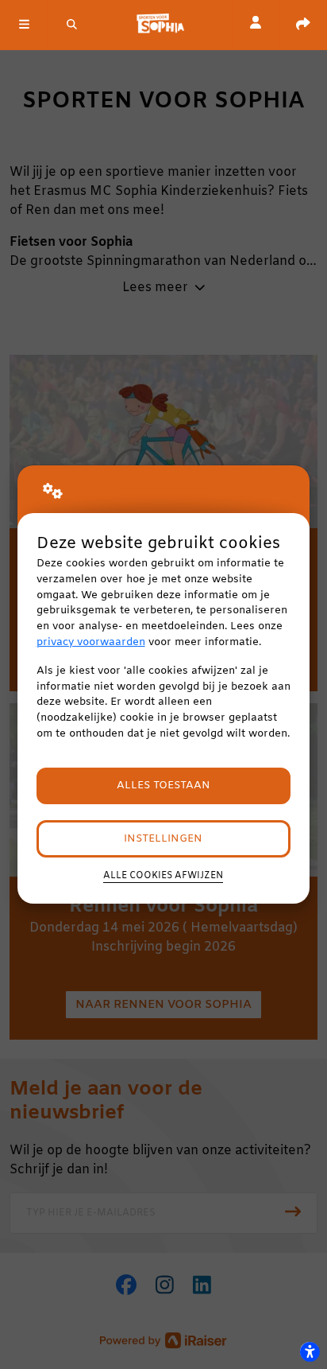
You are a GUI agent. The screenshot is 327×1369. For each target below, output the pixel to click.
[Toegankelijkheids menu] (309, 1351)
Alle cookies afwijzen (163, 875)
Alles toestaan (163, 785)
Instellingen (163, 839)
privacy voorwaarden (91, 642)
